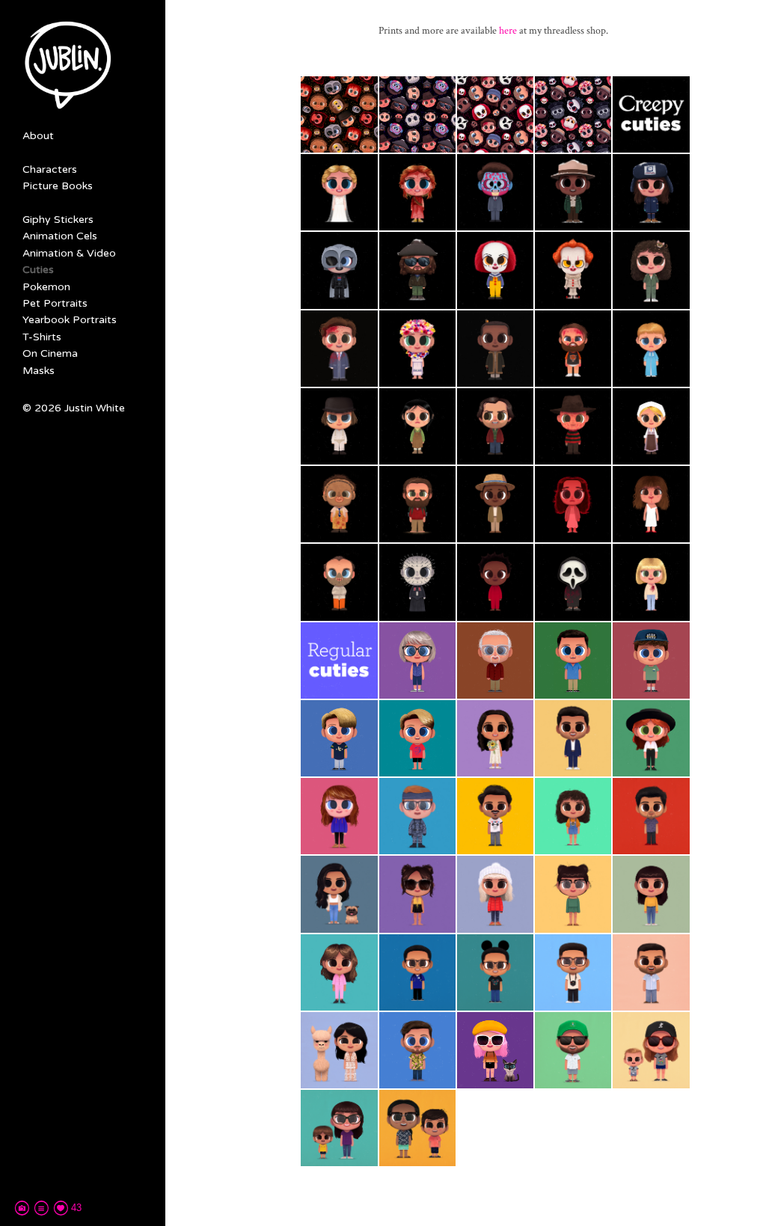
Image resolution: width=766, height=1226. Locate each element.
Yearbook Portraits (69, 319)
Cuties (38, 269)
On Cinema (50, 353)
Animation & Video (69, 253)
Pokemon (46, 287)
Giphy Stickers (58, 219)
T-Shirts (41, 337)
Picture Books (57, 186)
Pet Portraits (55, 303)
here (508, 30)
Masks (38, 370)
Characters (49, 169)
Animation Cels (59, 236)
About (38, 135)
